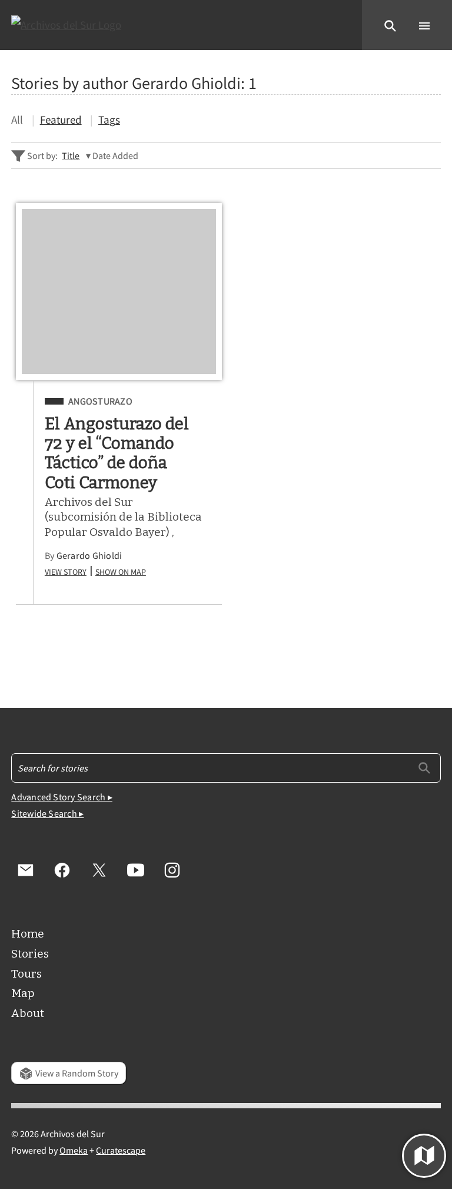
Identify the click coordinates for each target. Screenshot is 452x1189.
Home (27, 933)
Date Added (115, 155)
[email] (25, 870)
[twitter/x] (99, 870)
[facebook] (62, 870)
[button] (390, 25)
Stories (30, 954)
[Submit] (424, 767)
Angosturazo (100, 401)
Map (23, 993)
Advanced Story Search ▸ (61, 797)
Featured (61, 119)
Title (70, 155)
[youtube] (135, 870)
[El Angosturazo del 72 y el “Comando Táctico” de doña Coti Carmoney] (119, 291)
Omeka (73, 1150)
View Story (66, 571)
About (27, 1013)
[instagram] (172, 870)
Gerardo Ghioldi (89, 555)
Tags (109, 119)
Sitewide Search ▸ (47, 813)
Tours (26, 974)
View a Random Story (76, 1073)
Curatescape (120, 1150)
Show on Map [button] (120, 571)
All (17, 119)
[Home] (66, 25)
